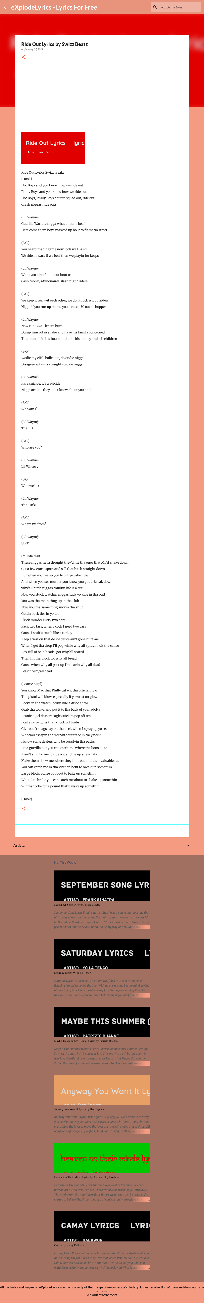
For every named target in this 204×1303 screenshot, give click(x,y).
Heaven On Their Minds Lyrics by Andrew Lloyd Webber (86, 1177)
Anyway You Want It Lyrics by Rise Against (79, 1109)
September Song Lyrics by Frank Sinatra (77, 904)
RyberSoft (109, 1295)
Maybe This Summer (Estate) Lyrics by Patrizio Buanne (86, 1041)
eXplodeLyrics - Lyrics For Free (54, 7)
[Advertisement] (102, 94)
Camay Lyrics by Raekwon (69, 1245)
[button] (23, 57)
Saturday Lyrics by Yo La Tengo (72, 973)
